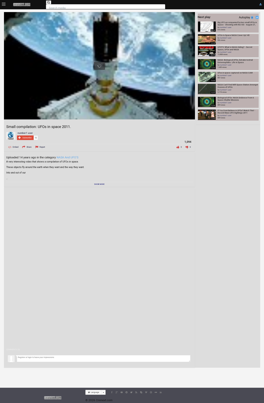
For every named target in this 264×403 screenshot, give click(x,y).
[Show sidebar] (4, 3)
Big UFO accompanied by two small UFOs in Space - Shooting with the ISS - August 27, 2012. (237, 23)
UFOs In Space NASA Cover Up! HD (234, 35)
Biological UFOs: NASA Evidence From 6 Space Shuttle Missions (236, 99)
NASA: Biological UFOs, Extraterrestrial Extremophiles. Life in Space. (235, 61)
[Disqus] (99, 229)
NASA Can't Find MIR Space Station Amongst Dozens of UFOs (238, 86)
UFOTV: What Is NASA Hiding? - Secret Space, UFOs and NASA (235, 48)
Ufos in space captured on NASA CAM (235, 73)
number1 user (225, 27)
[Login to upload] (260, 4)
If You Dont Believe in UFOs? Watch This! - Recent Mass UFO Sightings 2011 (236, 111)
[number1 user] (10, 135)
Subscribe (26, 138)
